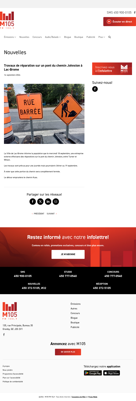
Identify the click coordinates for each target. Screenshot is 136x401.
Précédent (39, 213)
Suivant (51, 213)
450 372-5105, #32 (34, 288)
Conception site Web (78, 397)
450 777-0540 (68, 276)
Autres (74, 308)
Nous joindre (7, 370)
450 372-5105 (102, 288)
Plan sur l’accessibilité (11, 377)
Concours (75, 313)
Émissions (75, 303)
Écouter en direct (122, 21)
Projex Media (92, 397)
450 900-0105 (23, 276)
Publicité (75, 327)
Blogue (74, 317)
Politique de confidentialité (13, 381)
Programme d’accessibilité (13, 374)
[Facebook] (95, 89)
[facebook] (4, 334)
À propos (6, 366)
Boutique (75, 322)
